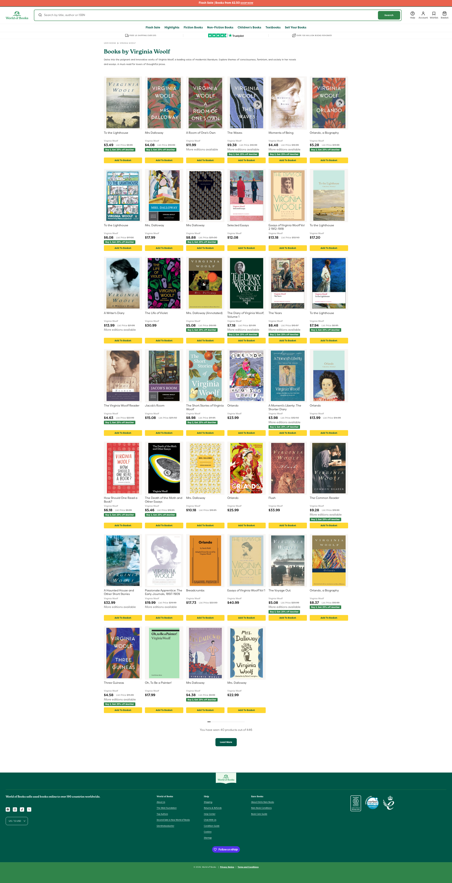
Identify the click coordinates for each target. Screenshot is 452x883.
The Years (275, 313)
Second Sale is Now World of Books (173, 820)
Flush (272, 498)
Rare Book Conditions (261, 808)
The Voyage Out (280, 590)
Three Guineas (114, 682)
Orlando (233, 405)
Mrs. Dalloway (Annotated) (204, 313)
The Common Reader (324, 498)
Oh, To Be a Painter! (158, 682)
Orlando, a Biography (324, 132)
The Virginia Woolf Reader (121, 405)
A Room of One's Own (201, 132)
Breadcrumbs (195, 590)
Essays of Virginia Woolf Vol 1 (246, 590)
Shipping (208, 802)
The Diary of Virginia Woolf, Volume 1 (245, 315)
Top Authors (162, 814)
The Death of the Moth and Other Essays (163, 499)
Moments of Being (281, 132)
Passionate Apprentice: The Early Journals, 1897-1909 (163, 592)
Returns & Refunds (213, 808)
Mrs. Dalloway (154, 225)
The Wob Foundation (167, 808)
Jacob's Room (154, 405)
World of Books (209, 867)
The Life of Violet (156, 313)
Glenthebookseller (165, 826)
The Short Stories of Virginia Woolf (205, 407)
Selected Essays (238, 225)
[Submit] (40, 15)
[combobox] (218, 15)
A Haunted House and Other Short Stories (119, 592)
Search (389, 15)
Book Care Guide (259, 814)
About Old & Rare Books (262, 802)
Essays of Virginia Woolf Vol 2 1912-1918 (287, 227)
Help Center (209, 814)
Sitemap (208, 838)
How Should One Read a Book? (120, 499)
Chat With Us (210, 820)
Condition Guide (212, 826)
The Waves (234, 132)
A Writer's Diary (114, 313)
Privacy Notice (227, 867)
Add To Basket (123, 160)
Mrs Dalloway (154, 132)
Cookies (208, 832)
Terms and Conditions (248, 867)
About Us (161, 802)
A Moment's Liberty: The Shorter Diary (285, 407)
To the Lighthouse (116, 132)
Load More (226, 742)
